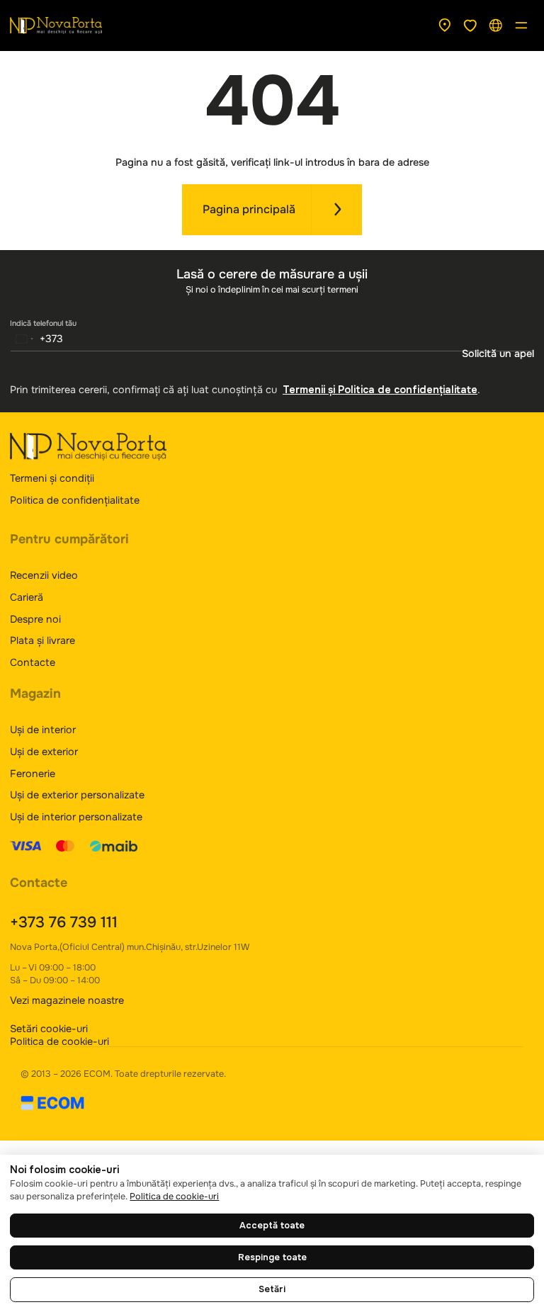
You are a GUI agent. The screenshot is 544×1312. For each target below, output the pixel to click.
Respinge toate (272, 1257)
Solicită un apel (498, 353)
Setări (272, 1289)
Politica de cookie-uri (59, 1041)
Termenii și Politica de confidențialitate (380, 389)
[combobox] (37, 339)
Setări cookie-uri (49, 1029)
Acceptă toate (272, 1225)
